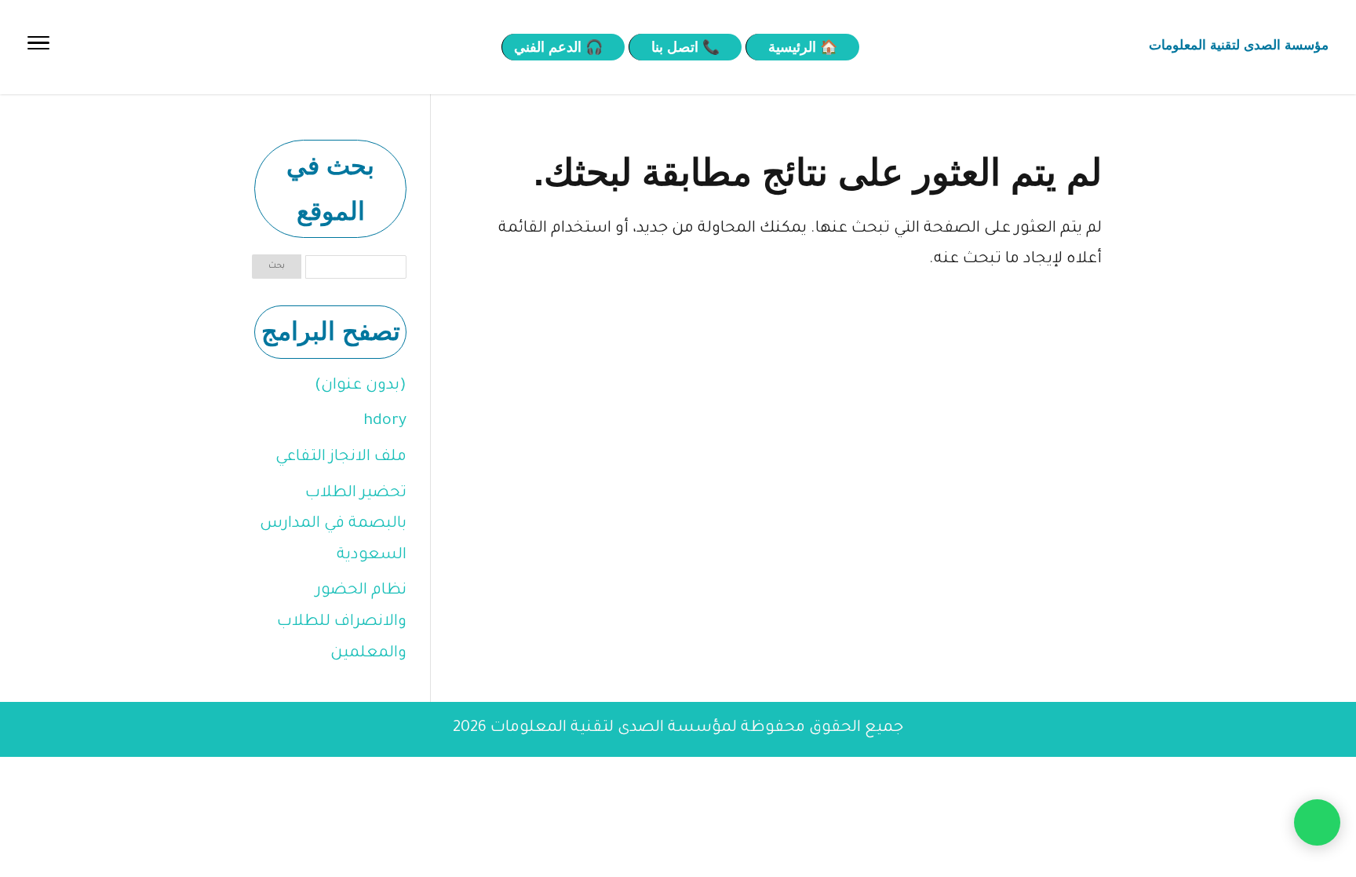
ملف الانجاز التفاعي (340, 457)
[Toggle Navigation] (38, 47)
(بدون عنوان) (360, 386)
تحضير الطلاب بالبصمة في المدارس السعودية (333, 525)
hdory (384, 421)
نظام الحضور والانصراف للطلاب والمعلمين (341, 622)
